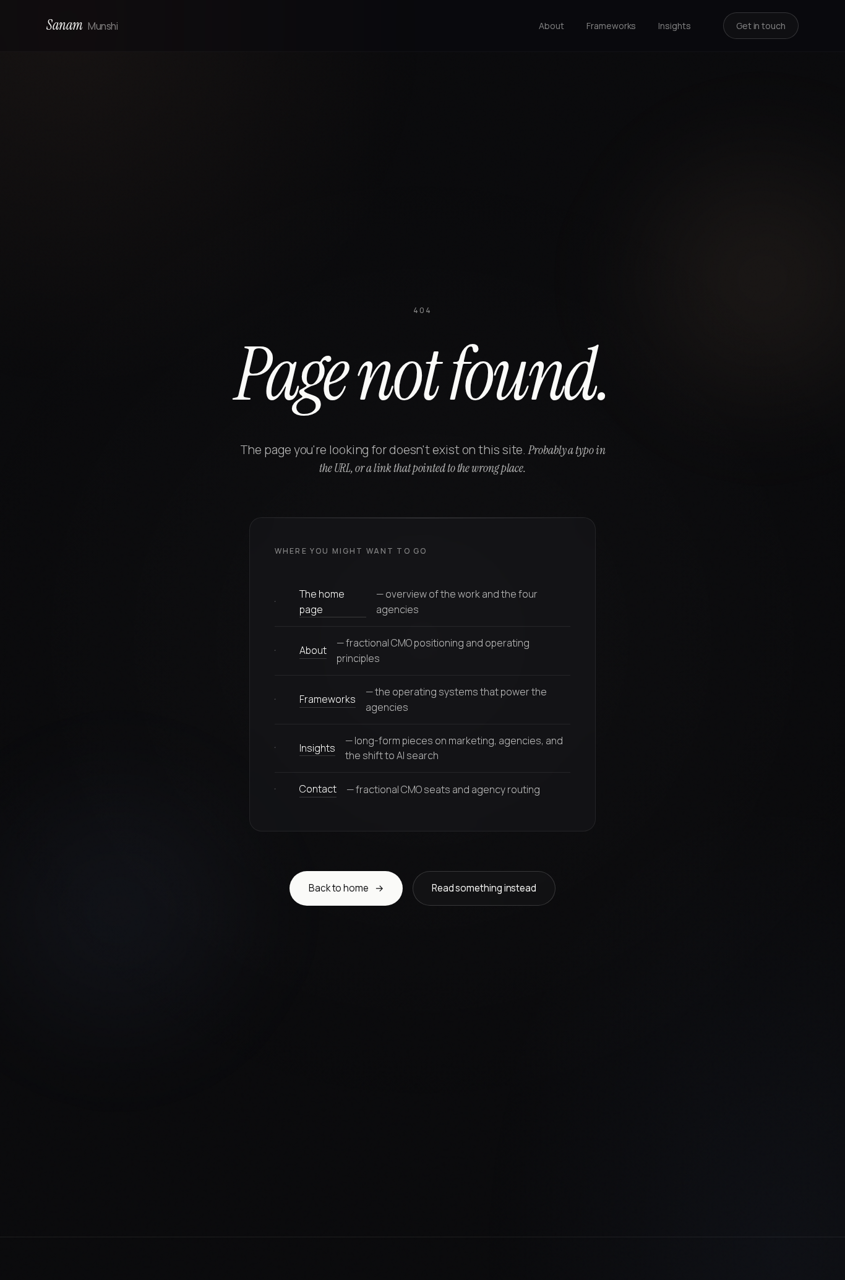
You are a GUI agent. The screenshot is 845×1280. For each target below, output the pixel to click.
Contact (318, 789)
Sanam (82, 25)
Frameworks (611, 26)
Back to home (346, 888)
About (551, 26)
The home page (322, 601)
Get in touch (761, 26)
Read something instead (484, 888)
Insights (674, 26)
